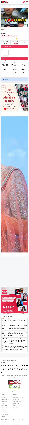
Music (15, 394)
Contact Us (16, 424)
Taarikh (12, 5)
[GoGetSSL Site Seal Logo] (14, 387)
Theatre (3, 411)
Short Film (4, 407)
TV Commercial (5, 422)
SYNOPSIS (5, 79)
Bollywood (16, 399)
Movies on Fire (5, 399)
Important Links (18, 419)
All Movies (4, 405)
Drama (15, 36)
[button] (27, 2)
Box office (4, 413)
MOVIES (3, 394)
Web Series (4, 409)
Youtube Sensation (18, 401)
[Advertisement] (14, 271)
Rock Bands (16, 405)
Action (11, 36)
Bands (15, 407)
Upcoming (4, 397)
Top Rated (4, 401)
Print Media (4, 424)
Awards (3, 417)
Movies (6, 5)
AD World (4, 419)
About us (16, 422)
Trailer (3, 403)
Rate (16, 43)
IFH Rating (5, 41)
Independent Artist (18, 397)
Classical (16, 403)
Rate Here (15, 41)
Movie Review (4, 415)
